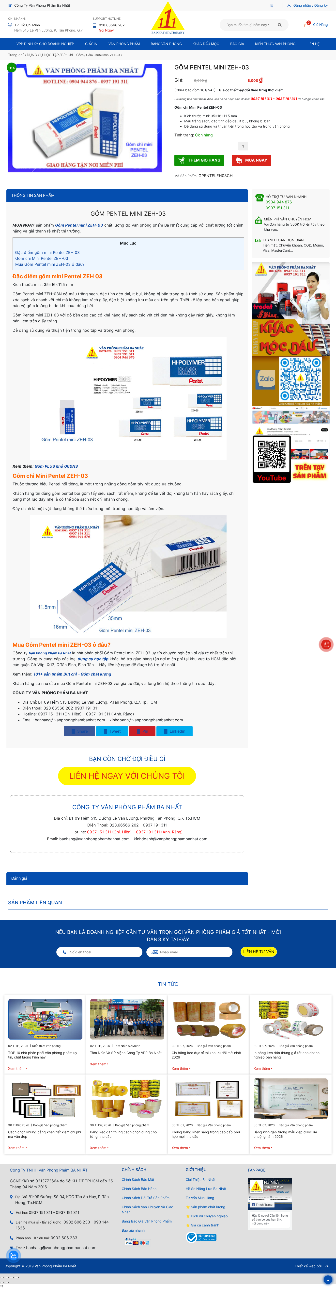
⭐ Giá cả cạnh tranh (202, 1225)
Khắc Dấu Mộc (206, 44)
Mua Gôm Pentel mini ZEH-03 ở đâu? (49, 264)
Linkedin (176, 731)
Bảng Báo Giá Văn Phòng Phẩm (147, 1221)
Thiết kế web (305, 1266)
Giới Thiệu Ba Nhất (200, 1179)
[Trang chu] (273, 5)
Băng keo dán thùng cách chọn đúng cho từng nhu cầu (123, 1134)
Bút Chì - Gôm (72, 55)
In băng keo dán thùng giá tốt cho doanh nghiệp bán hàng (287, 1055)
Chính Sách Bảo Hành (139, 1189)
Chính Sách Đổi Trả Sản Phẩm (145, 1198)
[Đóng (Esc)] (17, 1277)
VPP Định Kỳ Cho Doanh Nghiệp (45, 44)
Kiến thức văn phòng (275, 44)
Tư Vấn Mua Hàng (200, 1198)
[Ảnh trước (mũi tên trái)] (2, 1282)
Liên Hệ (313, 44)
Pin (144, 731)
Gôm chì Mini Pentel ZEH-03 (41, 258)
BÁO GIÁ (237, 44)
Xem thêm (16, 1068)
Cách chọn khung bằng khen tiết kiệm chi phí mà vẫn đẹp (44, 1134)
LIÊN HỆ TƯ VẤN (258, 951)
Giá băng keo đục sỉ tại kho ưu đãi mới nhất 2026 (206, 1055)
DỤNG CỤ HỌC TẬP (43, 55)
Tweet (114, 731)
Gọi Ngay (106, 30)
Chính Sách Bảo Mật (138, 1179)
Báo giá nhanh (133, 1230)
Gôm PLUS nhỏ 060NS (56, 466)
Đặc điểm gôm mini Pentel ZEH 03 (47, 252)
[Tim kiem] (279, 24)
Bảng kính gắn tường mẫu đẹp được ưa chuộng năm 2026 (285, 1134)
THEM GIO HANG (203, 160)
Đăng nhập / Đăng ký (310, 5)
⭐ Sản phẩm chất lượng (205, 1207)
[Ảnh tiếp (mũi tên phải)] (7, 1282)
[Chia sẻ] (12, 1277)
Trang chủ (16, 55)
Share (82, 731)
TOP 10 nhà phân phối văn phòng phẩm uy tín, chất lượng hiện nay (42, 1055)
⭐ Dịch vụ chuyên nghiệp (207, 1216)
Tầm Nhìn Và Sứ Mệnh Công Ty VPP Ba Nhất (126, 1053)
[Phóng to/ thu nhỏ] (2, 1277)
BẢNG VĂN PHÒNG (166, 44)
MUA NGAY (255, 160)
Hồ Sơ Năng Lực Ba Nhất (206, 1189)
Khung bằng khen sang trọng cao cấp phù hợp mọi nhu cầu (206, 1134)
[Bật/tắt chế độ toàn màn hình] (7, 1277)
